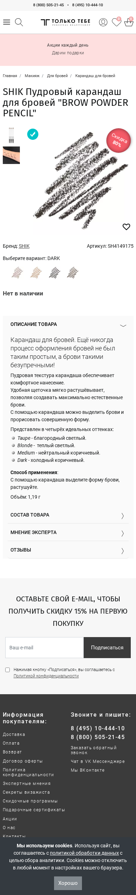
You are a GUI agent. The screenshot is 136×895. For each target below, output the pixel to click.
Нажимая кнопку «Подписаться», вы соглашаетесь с (64, 672)
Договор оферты (23, 761)
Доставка (14, 734)
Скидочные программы (30, 801)
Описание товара (33, 324)
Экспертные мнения (27, 783)
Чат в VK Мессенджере (98, 761)
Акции (10, 819)
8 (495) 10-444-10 (87, 5)
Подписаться (107, 647)
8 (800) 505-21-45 (48, 5)
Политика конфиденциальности (28, 772)
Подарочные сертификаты (34, 809)
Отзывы (20, 550)
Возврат (12, 752)
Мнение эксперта (33, 532)
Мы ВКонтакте (88, 770)
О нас (9, 827)
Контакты (14, 836)
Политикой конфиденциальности (46, 676)
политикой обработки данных (84, 853)
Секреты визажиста (26, 792)
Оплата (11, 743)
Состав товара (29, 515)
